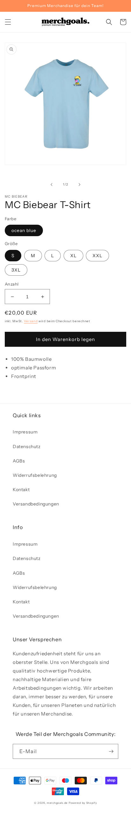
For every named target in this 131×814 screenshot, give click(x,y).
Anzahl (11, 284)
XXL (97, 255)
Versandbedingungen (36, 504)
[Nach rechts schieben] (79, 185)
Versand (31, 321)
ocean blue (23, 230)
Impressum (25, 432)
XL (73, 255)
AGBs (19, 461)
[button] (8, 22)
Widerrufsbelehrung (35, 475)
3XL (16, 270)
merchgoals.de (57, 802)
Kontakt (21, 489)
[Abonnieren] (111, 751)
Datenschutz (27, 446)
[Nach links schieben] (52, 185)
